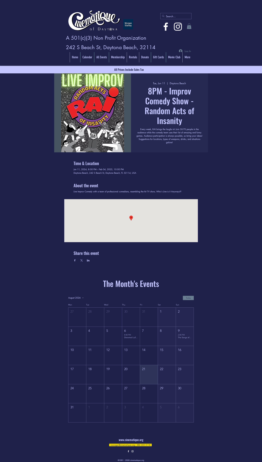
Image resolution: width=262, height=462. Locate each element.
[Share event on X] (81, 260)
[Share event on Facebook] (75, 260)
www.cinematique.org (131, 439)
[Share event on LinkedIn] (88, 260)
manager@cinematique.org (123, 445)
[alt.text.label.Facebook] (165, 26)
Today (188, 298)
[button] (189, 26)
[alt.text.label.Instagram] (177, 26)
